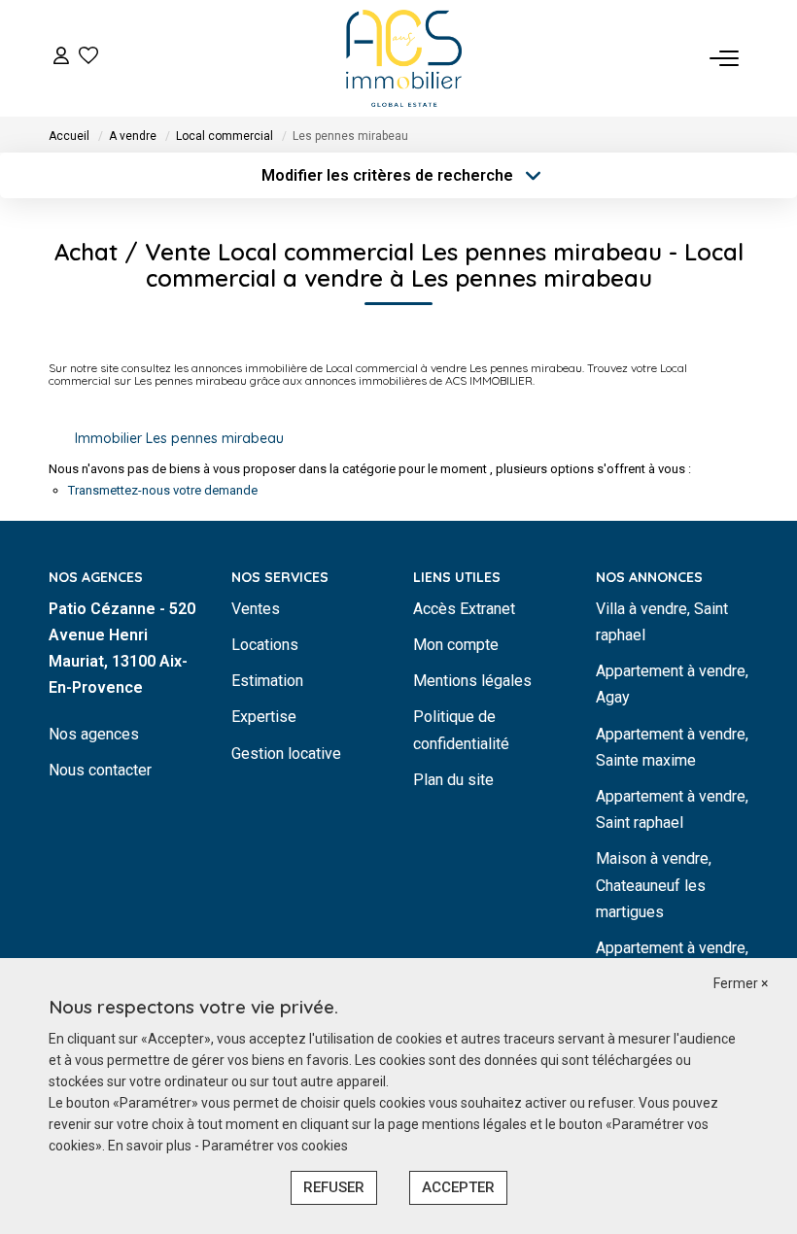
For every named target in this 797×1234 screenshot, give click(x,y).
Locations (264, 644)
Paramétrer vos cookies (275, 1145)
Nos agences (94, 734)
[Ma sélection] (88, 58)
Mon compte (456, 644)
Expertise (263, 716)
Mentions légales (472, 680)
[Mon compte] (61, 58)
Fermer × (740, 983)
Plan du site (453, 780)
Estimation (267, 680)
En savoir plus (151, 1145)
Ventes (255, 609)
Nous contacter (100, 770)
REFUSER (333, 1187)
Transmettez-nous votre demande (163, 490)
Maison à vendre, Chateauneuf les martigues (653, 884)
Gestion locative (286, 753)
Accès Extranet (464, 609)
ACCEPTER (458, 1187)
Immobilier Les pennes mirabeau (179, 438)
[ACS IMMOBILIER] (404, 58)
